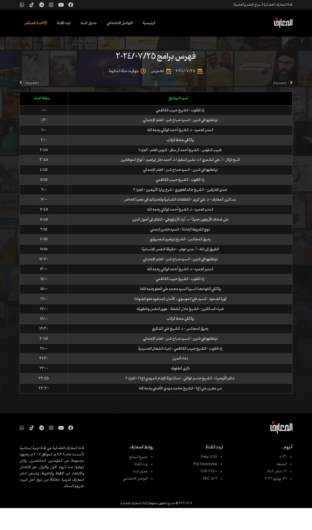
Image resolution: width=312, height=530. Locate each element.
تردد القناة (64, 23)
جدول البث (88, 23)
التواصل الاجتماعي (120, 23)
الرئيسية (149, 23)
